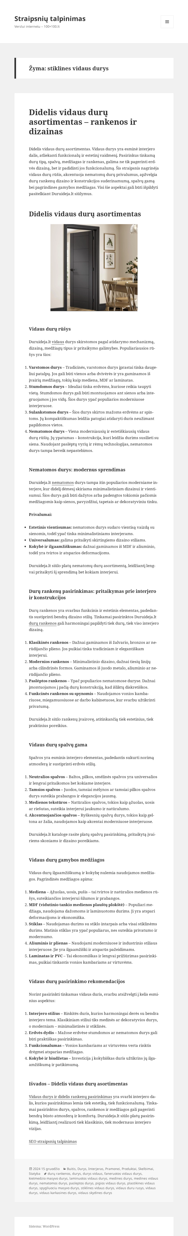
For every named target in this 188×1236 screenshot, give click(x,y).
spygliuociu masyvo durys (59, 1188)
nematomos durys (53, 1183)
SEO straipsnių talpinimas (53, 1141)
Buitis (71, 1169)
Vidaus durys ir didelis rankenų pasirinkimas (70, 1096)
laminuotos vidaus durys (88, 1178)
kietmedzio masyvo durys (48, 1178)
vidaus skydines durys (95, 1193)
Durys (81, 1169)
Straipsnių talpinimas (50, 18)
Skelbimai (145, 1169)
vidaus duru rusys (130, 1188)
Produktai (129, 1169)
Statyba (34, 1173)
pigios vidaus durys (110, 1183)
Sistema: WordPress (44, 1226)
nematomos (63, 482)
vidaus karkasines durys (57, 1193)
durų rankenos (43, 623)
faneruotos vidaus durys (123, 1173)
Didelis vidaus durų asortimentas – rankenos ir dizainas (83, 122)
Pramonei (112, 1169)
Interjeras (95, 1169)
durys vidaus (92, 1173)
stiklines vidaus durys (97, 1188)
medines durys (120, 1178)
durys (76, 1173)
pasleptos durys (81, 1183)
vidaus (58, 341)
